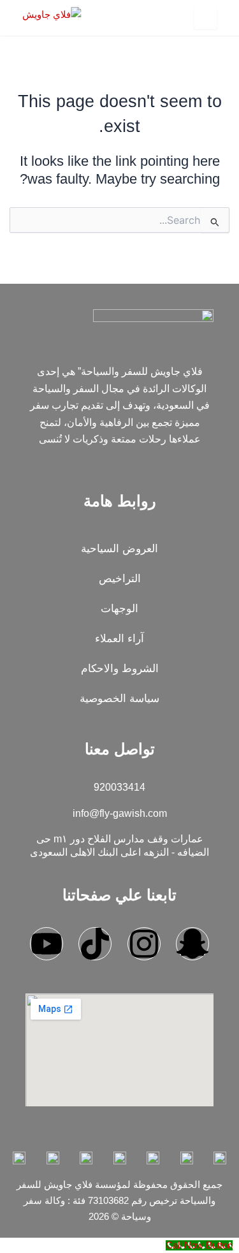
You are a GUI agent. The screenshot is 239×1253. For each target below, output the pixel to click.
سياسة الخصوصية (119, 698)
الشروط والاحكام (120, 669)
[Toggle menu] (205, 17)
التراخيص (120, 579)
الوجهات (119, 609)
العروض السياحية (119, 549)
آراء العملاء (119, 639)
